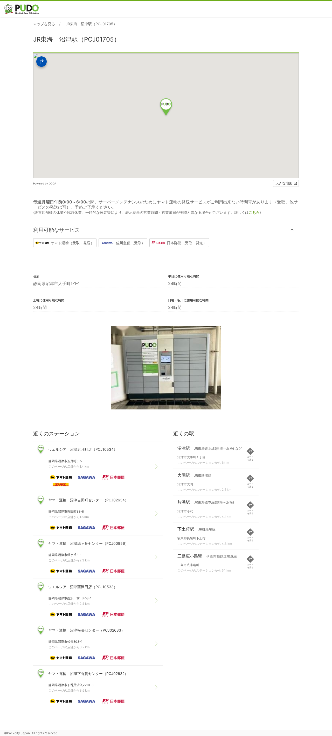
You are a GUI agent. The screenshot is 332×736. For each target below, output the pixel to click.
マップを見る (44, 24)
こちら (254, 212)
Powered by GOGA (44, 183)
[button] (166, 229)
